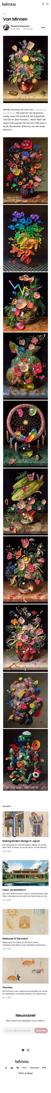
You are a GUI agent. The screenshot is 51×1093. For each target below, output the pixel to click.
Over (24, 1068)
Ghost (30, 1073)
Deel (43, 27)
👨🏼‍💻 (17, 1068)
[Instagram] (28, 1050)
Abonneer (34, 1068)
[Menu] (47, 4)
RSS (44, 1068)
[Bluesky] (23, 1050)
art (4, 14)
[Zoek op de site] (43, 4)
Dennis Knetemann (20, 26)
